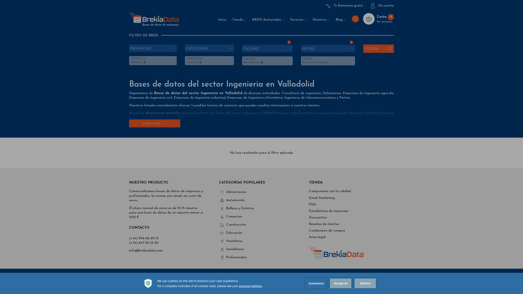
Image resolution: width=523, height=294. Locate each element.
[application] (261, 283)
